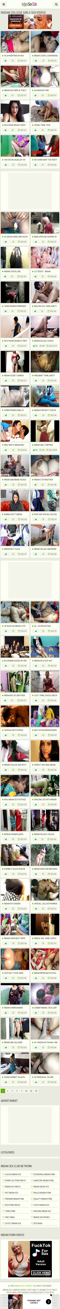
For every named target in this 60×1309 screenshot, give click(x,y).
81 (26, 1091)
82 (31, 1091)
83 (36, 1091)
